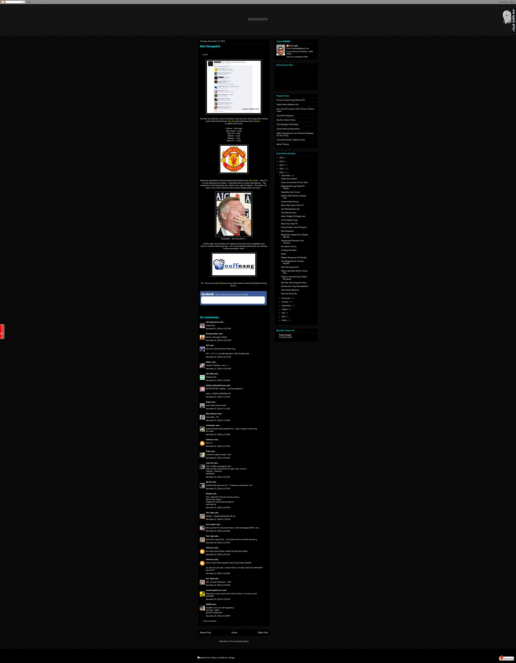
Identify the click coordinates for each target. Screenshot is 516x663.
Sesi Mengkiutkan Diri (290, 209)
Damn (283, 254)
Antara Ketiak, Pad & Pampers (294, 227)
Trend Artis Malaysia (285, 115)
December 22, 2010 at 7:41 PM (218, 519)
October (285, 302)
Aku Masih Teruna (288, 246)
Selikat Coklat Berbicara (216, 385)
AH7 (207, 345)
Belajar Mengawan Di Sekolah (294, 257)
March (284, 320)
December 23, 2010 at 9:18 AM (218, 585)
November (286, 298)
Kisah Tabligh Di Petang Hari (293, 216)
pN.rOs (209, 482)
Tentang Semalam (289, 250)
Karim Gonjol (285, 335)
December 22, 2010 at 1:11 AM (218, 409)
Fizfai (208, 451)
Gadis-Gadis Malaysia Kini (287, 104)
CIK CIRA (210, 374)
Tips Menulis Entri (288, 213)
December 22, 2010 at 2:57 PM (218, 489)
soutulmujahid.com (214, 590)
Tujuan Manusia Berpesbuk (288, 129)
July (283, 313)
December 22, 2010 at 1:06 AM (218, 380)
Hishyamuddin (212, 334)
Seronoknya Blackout (290, 290)
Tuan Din (209, 463)
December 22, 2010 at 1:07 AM (218, 397)
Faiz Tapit (210, 513)
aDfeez (208, 362)
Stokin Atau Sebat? (289, 179)
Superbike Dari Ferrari (290, 192)
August (285, 309)
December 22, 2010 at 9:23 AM (218, 477)
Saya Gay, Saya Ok (289, 224)
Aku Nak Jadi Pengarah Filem (293, 283)
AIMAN (209, 604)
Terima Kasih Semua (290, 201)
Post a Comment (209, 621)
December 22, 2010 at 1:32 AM (218, 434)
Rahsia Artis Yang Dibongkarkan (294, 286)
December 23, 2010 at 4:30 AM (218, 573)
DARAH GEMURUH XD (221, 394)
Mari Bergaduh (210, 46)
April (283, 316)
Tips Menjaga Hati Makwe (287, 124)
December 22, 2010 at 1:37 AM (218, 446)
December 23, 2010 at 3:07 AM (218, 554)
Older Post (263, 632)
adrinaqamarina (212, 322)
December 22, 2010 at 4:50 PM (218, 508)
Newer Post (205, 632)
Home (234, 632)
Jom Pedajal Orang (289, 220)
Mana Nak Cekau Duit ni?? (292, 205)
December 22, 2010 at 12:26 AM (218, 369)
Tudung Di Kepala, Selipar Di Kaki (290, 140)
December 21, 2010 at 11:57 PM (218, 329)
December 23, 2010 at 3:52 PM (218, 599)
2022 (281, 158)
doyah (208, 402)
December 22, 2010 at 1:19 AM (218, 420)
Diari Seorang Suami (290, 267)
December (286, 175)
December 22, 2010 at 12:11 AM (218, 357)
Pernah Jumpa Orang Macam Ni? (290, 100)
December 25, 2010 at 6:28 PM (218, 616)
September (286, 305)
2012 (281, 165)
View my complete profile (297, 57)
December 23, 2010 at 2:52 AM (218, 543)
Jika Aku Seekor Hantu (286, 120)
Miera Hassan (211, 414)
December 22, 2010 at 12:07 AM (218, 340)
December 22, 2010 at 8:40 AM (218, 458)
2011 (281, 169)
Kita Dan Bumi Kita (289, 294)
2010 (281, 172)
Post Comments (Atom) (239, 641)
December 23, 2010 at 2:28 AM (218, 531)
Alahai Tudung (282, 144)
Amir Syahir (211, 524)
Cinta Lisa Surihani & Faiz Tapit (294, 182)
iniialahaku (210, 425)
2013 (281, 161)
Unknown (210, 440)
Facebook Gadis (285, 337)
